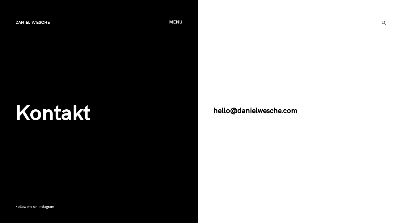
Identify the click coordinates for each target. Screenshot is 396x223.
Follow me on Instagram (34, 206)
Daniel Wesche (32, 22)
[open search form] (382, 21)
